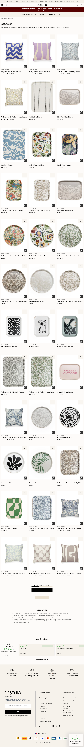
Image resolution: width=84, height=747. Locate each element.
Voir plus (42, 590)
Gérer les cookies (68, 715)
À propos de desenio (44, 692)
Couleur (41, 14)
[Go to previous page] (36, 597)
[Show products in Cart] (81, 5)
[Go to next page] (47, 597)
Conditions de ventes (69, 700)
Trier (60, 14)
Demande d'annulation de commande (69, 711)
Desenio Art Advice (68, 692)
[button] (76, 740)
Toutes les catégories (28, 14)
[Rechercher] (6, 5)
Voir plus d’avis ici (42, 659)
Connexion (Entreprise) (45, 721)
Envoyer (18, 711)
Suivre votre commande (69, 698)
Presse (40, 695)
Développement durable (45, 703)
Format (51, 14)
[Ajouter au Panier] (25, 66)
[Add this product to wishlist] (24, 36)
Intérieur (10, 18)
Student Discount (43, 711)
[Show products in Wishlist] (78, 5)
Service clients (67, 695)
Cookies (65, 703)
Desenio (3, 18)
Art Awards (42, 718)
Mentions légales (43, 698)
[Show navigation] (2, 5)
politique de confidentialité (16, 715)
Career (41, 700)
